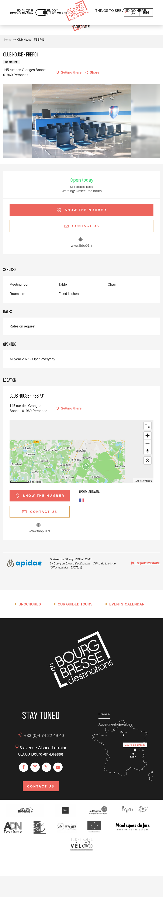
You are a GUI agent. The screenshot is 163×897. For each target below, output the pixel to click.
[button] (133, 12)
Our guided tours (75, 604)
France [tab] (104, 714)
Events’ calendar (127, 604)
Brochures (29, 604)
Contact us (40, 786)
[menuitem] (77, 11)
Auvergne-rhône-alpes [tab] (115, 724)
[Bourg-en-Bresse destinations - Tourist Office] (81, 687)
